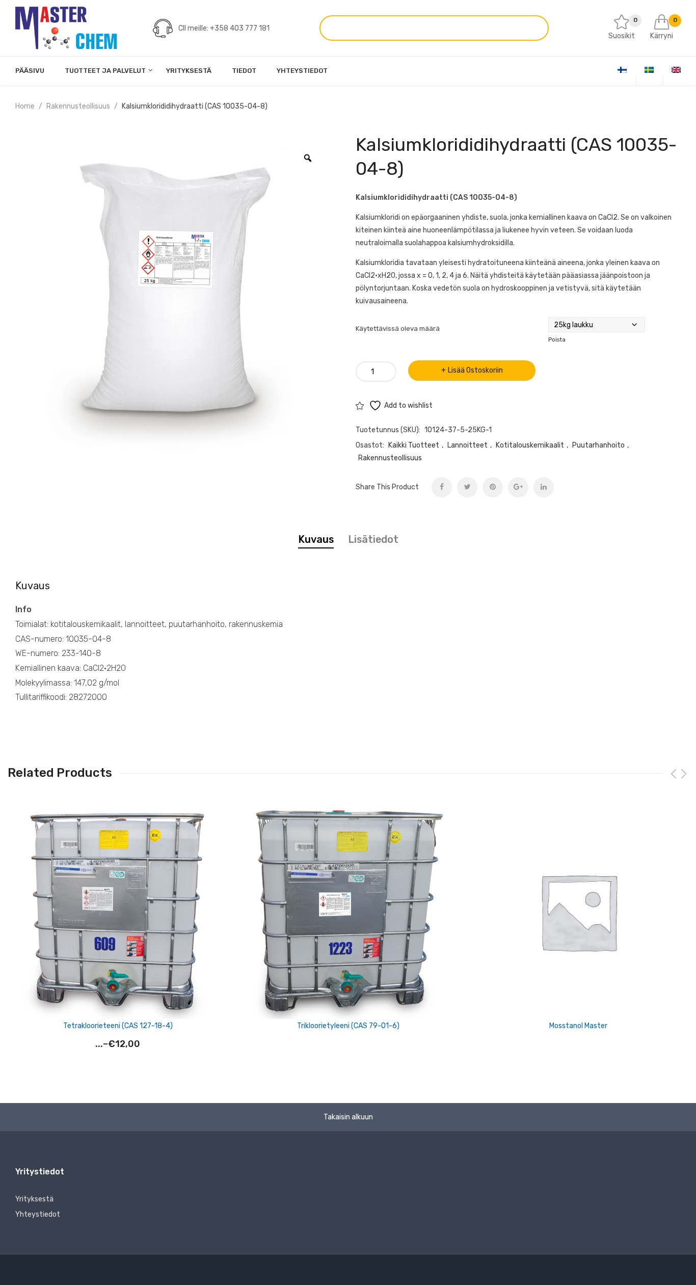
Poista (557, 339)
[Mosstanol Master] (578, 911)
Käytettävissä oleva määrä (398, 328)
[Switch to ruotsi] (649, 70)
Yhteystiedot (37, 1214)
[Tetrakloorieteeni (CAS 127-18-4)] (117, 911)
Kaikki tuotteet (413, 445)
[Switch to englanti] (676, 70)
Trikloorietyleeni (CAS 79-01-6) (348, 1025)
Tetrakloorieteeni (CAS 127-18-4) (118, 1025)
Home (25, 106)
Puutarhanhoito (598, 445)
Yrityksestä (34, 1199)
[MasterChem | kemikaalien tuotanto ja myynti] (66, 27)
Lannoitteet (467, 445)
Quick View (220, 819)
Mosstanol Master (578, 1025)
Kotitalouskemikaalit (530, 445)
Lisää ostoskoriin (475, 370)
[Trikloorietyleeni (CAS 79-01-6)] (348, 911)
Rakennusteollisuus (78, 106)
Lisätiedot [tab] (373, 539)
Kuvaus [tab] (316, 539)
